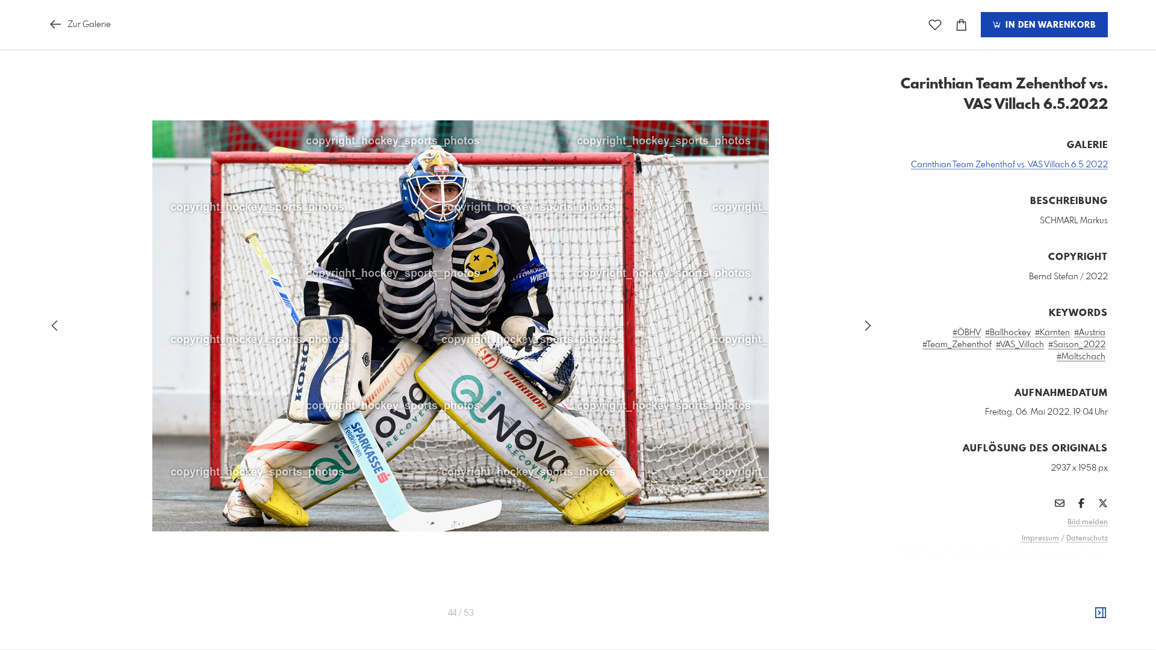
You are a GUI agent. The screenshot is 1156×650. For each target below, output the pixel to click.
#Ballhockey (1008, 333)
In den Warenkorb (1049, 25)
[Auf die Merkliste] (935, 25)
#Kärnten (1052, 333)
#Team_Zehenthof (957, 345)
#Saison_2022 (1076, 345)
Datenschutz (1087, 538)
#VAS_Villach (1020, 345)
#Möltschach (1081, 357)
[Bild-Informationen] (1100, 613)
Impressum (1040, 538)
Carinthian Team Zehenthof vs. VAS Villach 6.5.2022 (1009, 165)
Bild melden (1087, 522)
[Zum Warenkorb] (961, 25)
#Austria (1089, 333)
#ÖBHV (966, 333)
